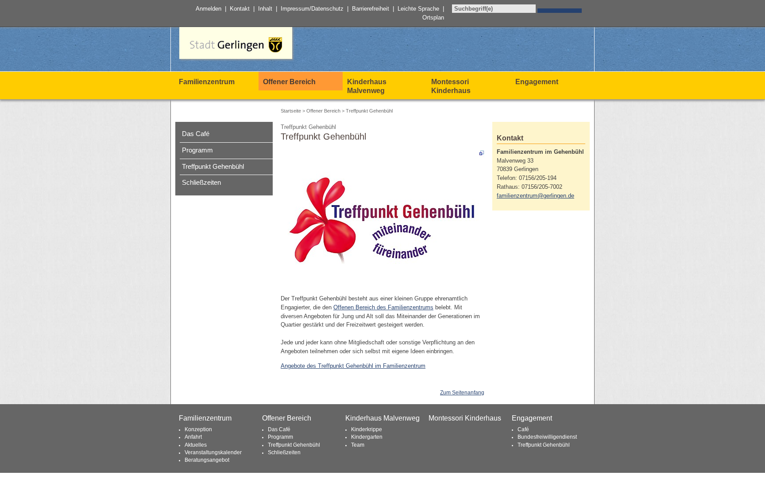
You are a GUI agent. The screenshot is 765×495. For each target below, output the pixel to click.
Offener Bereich (289, 82)
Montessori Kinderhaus (451, 86)
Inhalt (265, 8)
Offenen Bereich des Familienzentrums (383, 307)
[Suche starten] (559, 10)
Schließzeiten (201, 182)
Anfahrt (193, 437)
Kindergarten (366, 437)
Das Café (195, 133)
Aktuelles (196, 445)
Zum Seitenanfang (462, 393)
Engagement (536, 82)
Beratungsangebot (207, 460)
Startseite (291, 110)
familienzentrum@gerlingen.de (535, 195)
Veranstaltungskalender (213, 452)
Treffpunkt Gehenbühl (213, 166)
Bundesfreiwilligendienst (547, 437)
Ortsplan (433, 17)
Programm (197, 150)
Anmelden (208, 8)
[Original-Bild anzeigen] (382, 217)
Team (357, 445)
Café (523, 429)
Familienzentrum (207, 82)
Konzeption (198, 429)
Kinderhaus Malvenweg (366, 86)
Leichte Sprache (418, 8)
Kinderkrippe (366, 429)
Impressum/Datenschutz (312, 8)
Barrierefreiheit (370, 8)
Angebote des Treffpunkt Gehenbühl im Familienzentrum (353, 365)
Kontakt (240, 8)
